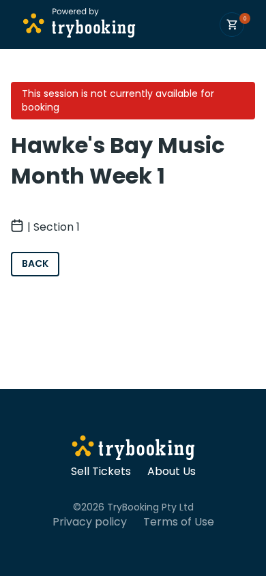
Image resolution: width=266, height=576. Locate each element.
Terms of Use (178, 522)
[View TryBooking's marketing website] (133, 449)
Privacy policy (90, 522)
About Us (171, 471)
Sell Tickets (101, 471)
